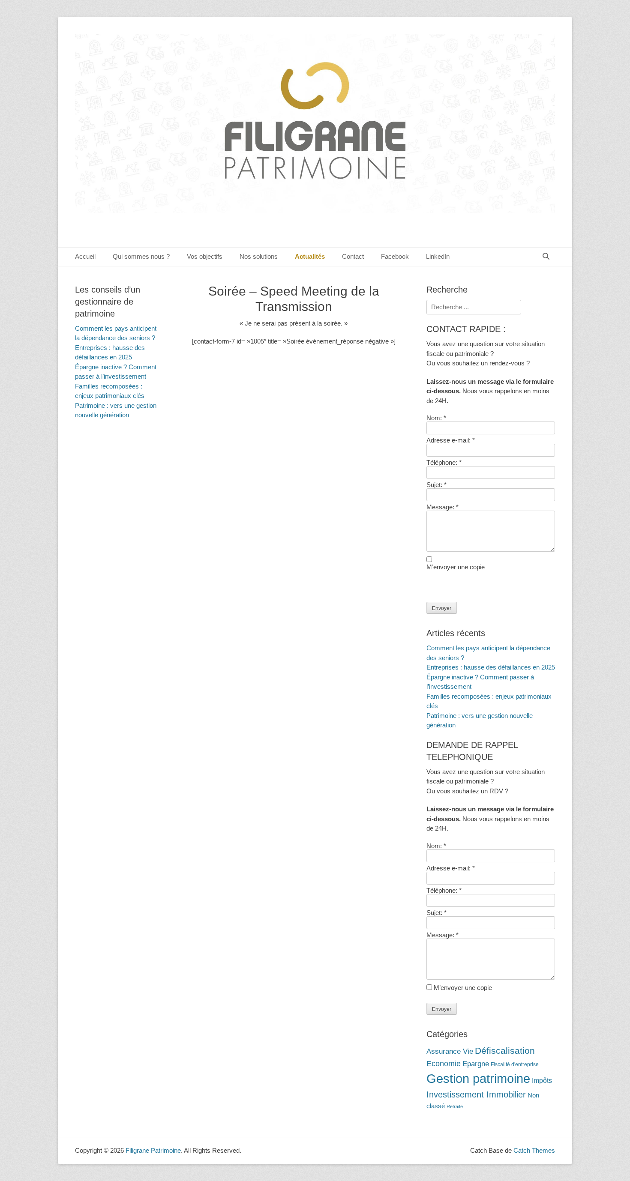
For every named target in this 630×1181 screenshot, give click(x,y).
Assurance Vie (449, 1051)
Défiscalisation (505, 1051)
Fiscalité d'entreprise (515, 1064)
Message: (442, 507)
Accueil (85, 256)
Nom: (436, 418)
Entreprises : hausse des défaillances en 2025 (490, 667)
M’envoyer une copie (455, 567)
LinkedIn (438, 256)
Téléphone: (444, 462)
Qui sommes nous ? (141, 256)
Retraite (455, 1106)
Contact (353, 256)
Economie (443, 1063)
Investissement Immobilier (476, 1094)
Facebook (395, 256)
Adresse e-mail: (450, 440)
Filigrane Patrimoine (153, 1150)
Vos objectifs (204, 256)
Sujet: (436, 484)
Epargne (475, 1064)
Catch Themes (534, 1150)
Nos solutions (259, 256)
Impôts (542, 1080)
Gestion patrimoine (478, 1078)
